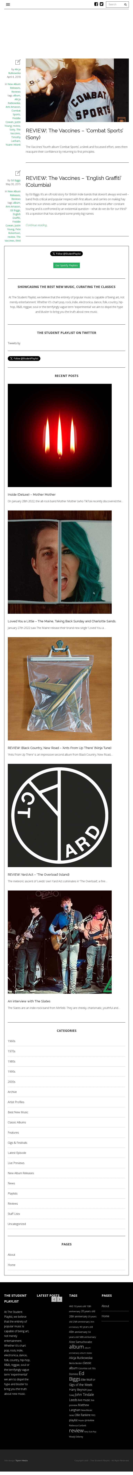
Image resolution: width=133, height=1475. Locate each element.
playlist (73, 1420)
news (71, 1415)
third (18, 240)
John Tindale (84, 1394)
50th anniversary (87, 1337)
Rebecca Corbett (77, 1425)
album (16, 95)
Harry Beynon (78, 1390)
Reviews (16, 91)
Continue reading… (37, 225)
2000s (11, 1082)
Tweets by (14, 343)
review (16, 125)
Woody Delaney (76, 1436)
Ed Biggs (16, 180)
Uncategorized (17, 1224)
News (11, 1183)
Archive (12, 1092)
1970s (11, 1051)
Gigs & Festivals (17, 1143)
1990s (11, 1071)
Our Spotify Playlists (66, 265)
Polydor (81, 1420)
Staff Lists (14, 1214)
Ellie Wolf (86, 1380)
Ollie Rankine (83, 1415)
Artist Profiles (16, 1102)
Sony (12, 129)
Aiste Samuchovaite (80, 1342)
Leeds (73, 1400)
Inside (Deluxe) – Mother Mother (32, 494)
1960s (11, 1041)
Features (13, 1132)
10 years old (80, 1306)
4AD (71, 1306)
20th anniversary (78, 1316)
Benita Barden (75, 1363)
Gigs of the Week (80, 1385)
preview (89, 1420)
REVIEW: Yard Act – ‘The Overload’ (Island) (38, 874)
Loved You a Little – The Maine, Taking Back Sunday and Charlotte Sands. (62, 621)
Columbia (82, 1368)
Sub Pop (92, 1431)
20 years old (88, 1311)
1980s (11, 1061)
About (11, 1255)
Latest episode (17, 1153)
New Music (86, 1410)
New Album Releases (21, 1173)
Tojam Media (21, 1460)
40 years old (86, 1326)
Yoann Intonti (13, 144)
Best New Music (18, 1112)
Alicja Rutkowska (80, 1358)
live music (84, 1400)
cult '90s (92, 1368)
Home (11, 1265)
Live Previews (16, 1163)
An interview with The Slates (29, 1001)
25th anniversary (81, 1321)
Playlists (12, 1193)
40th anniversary (78, 1332)
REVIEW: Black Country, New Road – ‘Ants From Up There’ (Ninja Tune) (59, 748)
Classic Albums (17, 1122)
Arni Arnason (13, 106)
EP (94, 1379)
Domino (73, 1374)
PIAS (93, 1415)
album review (86, 1353)
